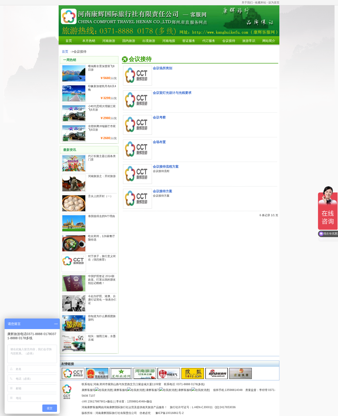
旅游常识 (248, 41)
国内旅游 (128, 41)
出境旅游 (148, 41)
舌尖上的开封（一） (100, 196)
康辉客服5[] (97, 390)
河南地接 (168, 41)
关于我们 (247, 2)
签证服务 (188, 41)
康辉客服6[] (129, 390)
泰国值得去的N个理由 (101, 216)
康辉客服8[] (194, 390)
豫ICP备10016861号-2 (169, 413)
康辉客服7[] (162, 390)
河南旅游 (108, 41)
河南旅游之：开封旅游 (102, 176)
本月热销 (88, 41)
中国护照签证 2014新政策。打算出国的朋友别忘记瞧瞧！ (102, 280)
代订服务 (208, 41)
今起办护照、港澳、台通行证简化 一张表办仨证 (102, 300)
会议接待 (228, 41)
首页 (69, 41)
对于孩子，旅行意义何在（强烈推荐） (102, 258)
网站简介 (268, 41)
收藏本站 (260, 2)
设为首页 (273, 2)
